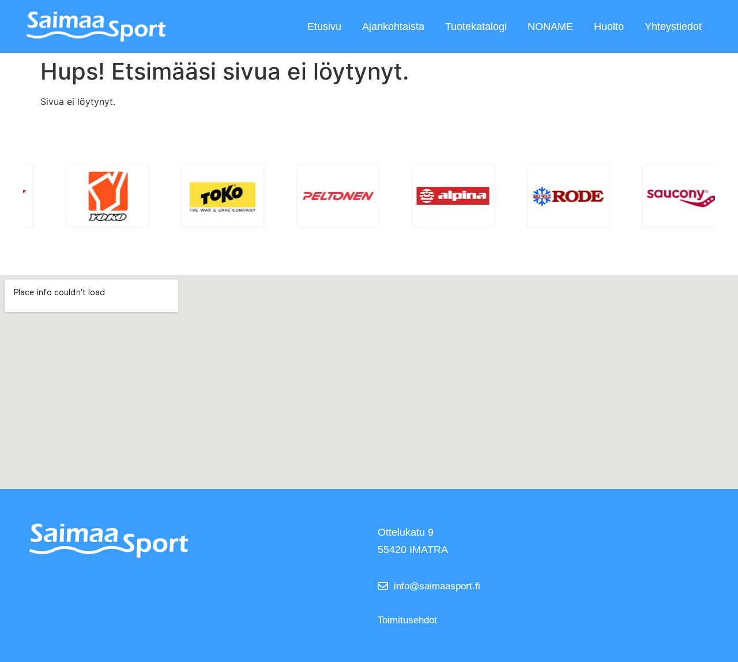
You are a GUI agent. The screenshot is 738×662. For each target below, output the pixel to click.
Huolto (609, 26)
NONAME (550, 26)
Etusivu (324, 26)
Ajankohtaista (393, 26)
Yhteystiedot (673, 26)
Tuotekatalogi (476, 26)
